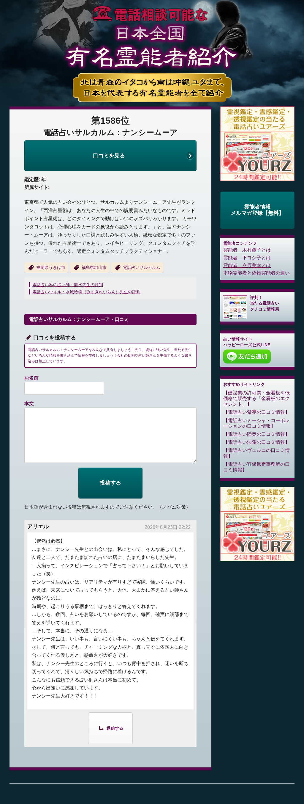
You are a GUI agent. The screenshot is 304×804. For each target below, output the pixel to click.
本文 (29, 403)
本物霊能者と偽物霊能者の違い (256, 272)
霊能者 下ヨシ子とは (247, 257)
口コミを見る (109, 156)
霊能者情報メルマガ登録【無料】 (257, 210)
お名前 (31, 377)
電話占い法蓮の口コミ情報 (256, 442)
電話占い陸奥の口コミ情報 (256, 434)
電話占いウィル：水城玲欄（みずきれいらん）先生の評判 (86, 291)
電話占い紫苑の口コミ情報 (256, 412)
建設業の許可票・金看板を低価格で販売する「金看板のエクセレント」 (256, 398)
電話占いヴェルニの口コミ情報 (256, 453)
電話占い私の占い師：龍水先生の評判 (67, 284)
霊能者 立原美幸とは (247, 265)
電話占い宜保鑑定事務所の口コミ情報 (256, 467)
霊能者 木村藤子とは (247, 250)
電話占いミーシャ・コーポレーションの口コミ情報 (256, 423)
